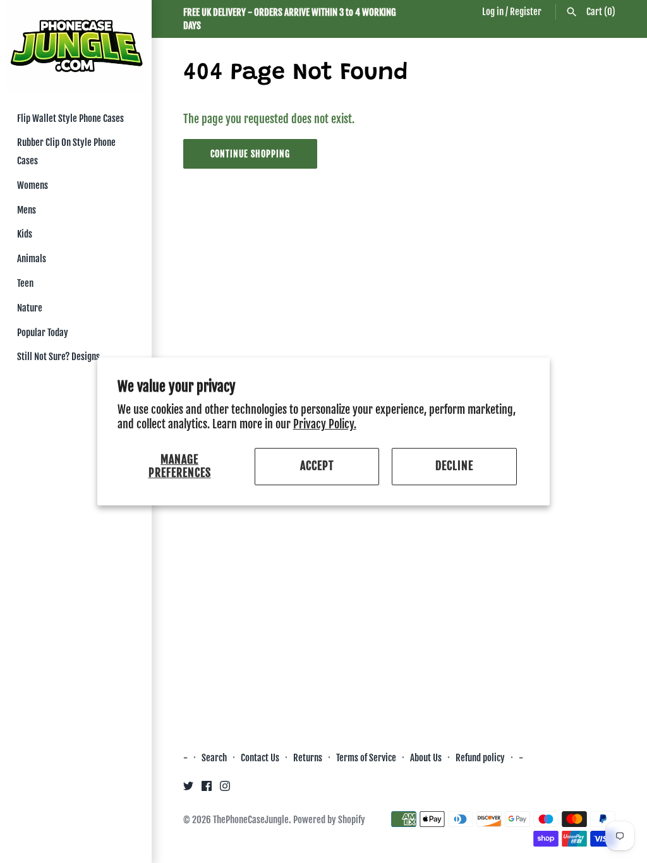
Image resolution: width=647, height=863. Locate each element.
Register (525, 12)
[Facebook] (207, 789)
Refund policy (480, 758)
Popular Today (42, 333)
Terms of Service (366, 758)
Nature (29, 308)
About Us (427, 758)
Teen (25, 283)
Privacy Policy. (324, 424)
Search (214, 758)
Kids (24, 234)
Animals (31, 259)
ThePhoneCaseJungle (251, 820)
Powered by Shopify (329, 820)
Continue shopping (250, 153)
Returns (307, 758)
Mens (26, 210)
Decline (454, 466)
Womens (32, 185)
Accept (317, 466)
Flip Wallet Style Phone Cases (70, 118)
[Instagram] (225, 789)
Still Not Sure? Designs (58, 357)
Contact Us (260, 758)
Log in (493, 12)
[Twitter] (188, 789)
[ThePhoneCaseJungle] (76, 47)
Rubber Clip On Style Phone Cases (66, 151)
